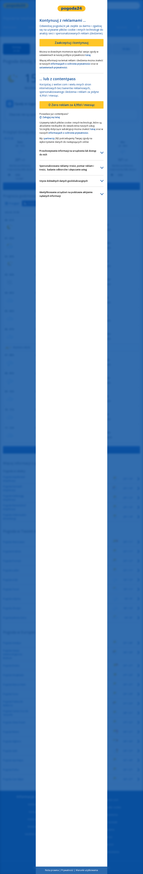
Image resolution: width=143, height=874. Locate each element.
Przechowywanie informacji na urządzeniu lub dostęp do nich (68, 152)
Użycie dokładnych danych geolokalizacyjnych (63, 180)
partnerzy (49, 138)
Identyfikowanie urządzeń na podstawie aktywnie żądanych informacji (66, 194)
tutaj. (88, 55)
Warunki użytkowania (87, 870)
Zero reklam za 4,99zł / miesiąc (73, 105)
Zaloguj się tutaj (51, 117)
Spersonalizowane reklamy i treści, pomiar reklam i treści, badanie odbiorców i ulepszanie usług (66, 167)
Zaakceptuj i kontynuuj (71, 43)
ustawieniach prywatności (53, 67)
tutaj (92, 129)
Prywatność (67, 870)
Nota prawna (52, 870)
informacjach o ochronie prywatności (70, 63)
